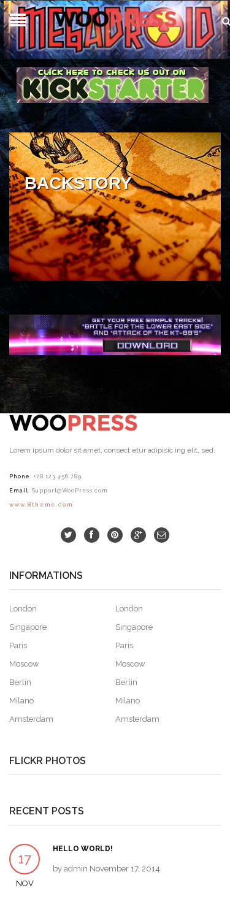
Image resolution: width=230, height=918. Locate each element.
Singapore (28, 627)
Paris (18, 645)
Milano (21, 700)
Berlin (20, 682)
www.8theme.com (41, 505)
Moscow (24, 663)
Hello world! (83, 848)
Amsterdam (31, 719)
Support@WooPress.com (69, 491)
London (23, 608)
